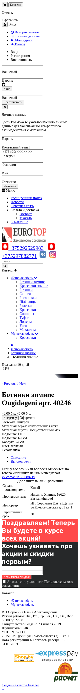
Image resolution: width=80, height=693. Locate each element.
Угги (23, 325)
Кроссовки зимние (34, 286)
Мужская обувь (22, 604)
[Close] (5, 106)
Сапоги (25, 294)
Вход (7, 88)
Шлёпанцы (28, 302)
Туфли (24, 318)
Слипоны (27, 314)
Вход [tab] (14, 52)
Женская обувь (22, 601)
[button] (9, 383)
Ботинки (26, 290)
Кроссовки (28, 310)
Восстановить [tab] (21, 60)
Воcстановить (13, 102)
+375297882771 (19, 256)
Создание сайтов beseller (20, 685)
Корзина (15, 4)
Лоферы (26, 321)
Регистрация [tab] (20, 56)
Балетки (26, 306)
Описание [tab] (18, 457)
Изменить (10, 186)
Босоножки (28, 298)
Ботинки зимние (32, 282)
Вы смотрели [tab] (21, 461)
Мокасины (28, 329)
